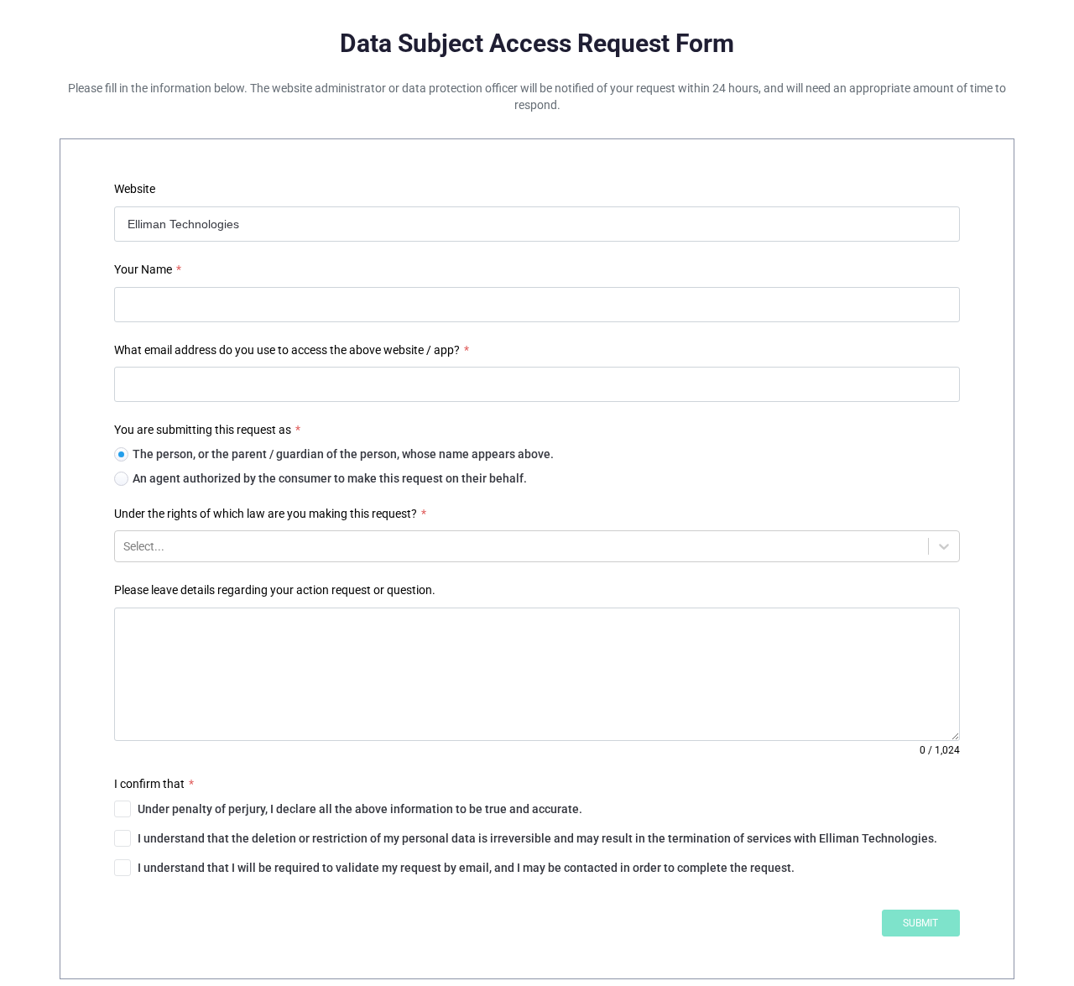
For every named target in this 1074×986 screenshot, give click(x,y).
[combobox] (124, 546)
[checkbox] (537, 809)
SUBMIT (920, 923)
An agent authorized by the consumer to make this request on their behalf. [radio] (330, 478)
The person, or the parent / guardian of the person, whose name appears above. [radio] (343, 454)
